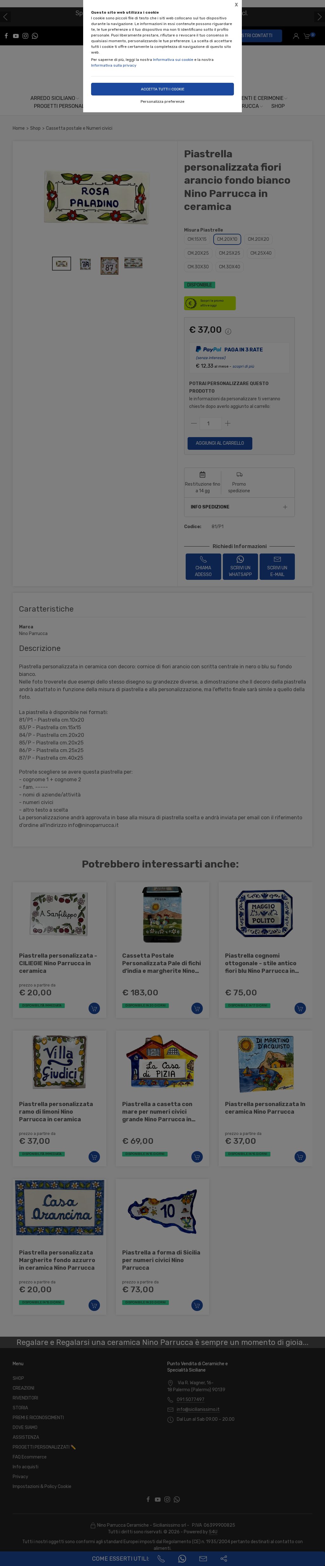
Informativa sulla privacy (113, 65)
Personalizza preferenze (162, 101)
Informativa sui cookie (173, 59)
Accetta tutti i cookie (162, 89)
